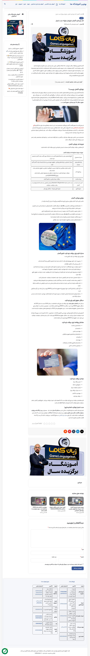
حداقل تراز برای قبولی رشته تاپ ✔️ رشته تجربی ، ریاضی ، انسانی (14, 52)
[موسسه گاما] (57, 457)
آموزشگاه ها (62, 4)
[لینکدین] (78, 431)
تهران (28, 4)
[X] (82, 431)
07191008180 (63, 592)
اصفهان (20, 4)
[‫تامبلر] (73, 431)
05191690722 (38, 609)
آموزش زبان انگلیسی (49, 4)
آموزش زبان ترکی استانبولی (37, 4)
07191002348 (63, 604)
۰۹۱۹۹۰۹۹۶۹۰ (39, 603)
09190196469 (63, 636)
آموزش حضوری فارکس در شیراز (15, 48)
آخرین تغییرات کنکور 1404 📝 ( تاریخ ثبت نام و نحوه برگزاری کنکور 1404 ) (15, 64)
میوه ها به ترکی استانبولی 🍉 (16, 88)
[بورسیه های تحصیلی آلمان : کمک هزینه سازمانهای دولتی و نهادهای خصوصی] (76, 501)
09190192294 (38, 594)
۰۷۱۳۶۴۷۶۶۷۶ (63, 594)
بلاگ (57, 4)
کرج (16, 4)
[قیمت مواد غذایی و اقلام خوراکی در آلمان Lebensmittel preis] (57, 501)
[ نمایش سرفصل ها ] (60, 82)
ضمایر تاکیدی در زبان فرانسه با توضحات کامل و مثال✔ (16, 80)
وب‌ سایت (54, 557)
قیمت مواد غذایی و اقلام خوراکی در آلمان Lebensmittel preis (57, 508)
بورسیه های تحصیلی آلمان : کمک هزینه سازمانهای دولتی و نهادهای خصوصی (76, 509)
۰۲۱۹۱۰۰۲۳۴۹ (64, 627)
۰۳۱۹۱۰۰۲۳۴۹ (39, 601)
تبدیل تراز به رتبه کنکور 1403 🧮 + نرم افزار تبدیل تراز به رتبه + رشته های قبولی (14, 57)
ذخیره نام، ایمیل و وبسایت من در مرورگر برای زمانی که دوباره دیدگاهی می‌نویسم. (63, 564)
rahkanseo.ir (38, 653)
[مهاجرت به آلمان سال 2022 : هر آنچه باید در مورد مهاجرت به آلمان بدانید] (39, 501)
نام (82, 549)
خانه (81, 14)
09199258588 (38, 630)
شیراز (25, 4)
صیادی (81, 24)
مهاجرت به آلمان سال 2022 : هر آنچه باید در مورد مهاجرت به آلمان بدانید (39, 509)
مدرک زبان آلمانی (63, 415)
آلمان (78, 14)
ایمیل (82, 557)
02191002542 (38, 591)
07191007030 (63, 616)
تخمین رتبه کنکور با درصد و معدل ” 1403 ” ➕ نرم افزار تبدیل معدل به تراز (15, 70)
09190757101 (39, 593)
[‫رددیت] (65, 431)
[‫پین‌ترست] (69, 431)
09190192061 (38, 618)
